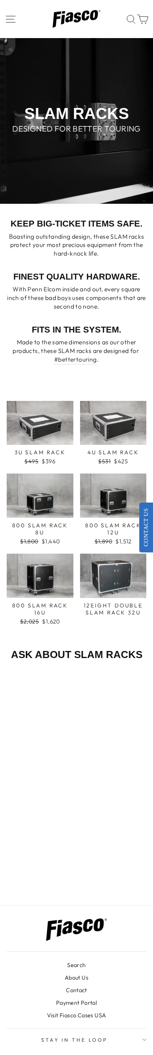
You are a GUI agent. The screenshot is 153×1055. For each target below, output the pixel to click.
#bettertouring (75, 359)
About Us (76, 977)
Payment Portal (76, 1002)
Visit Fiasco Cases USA (76, 1015)
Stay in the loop (74, 1040)
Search (76, 965)
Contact (76, 990)
